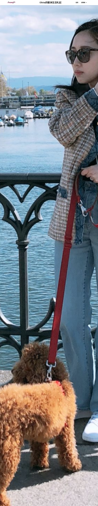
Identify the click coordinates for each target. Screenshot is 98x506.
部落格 (83, 2)
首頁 (77, 2)
